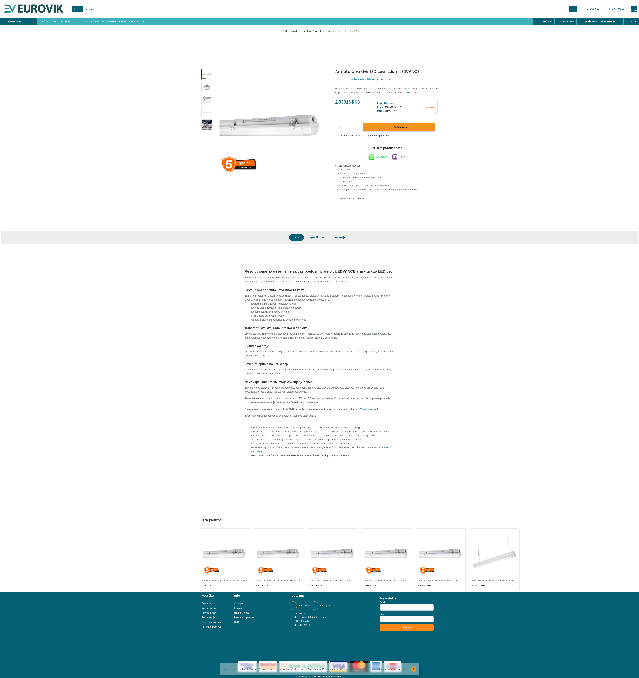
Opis (296, 237)
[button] (399, 127)
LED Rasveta (291, 31)
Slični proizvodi (211, 520)
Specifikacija (317, 237)
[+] (358, 127)
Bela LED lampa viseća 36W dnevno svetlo (493, 580)
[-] (346, 127)
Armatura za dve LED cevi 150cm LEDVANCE (224, 580)
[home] (279, 31)
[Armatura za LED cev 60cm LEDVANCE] (441, 553)
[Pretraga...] (573, 9)
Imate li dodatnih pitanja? (352, 198)
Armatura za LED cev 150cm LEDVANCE (384, 580)
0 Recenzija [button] (357, 79)
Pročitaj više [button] (412, 92)
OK (413, 669)
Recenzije (340, 237)
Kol (339, 127)
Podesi (400, 669)
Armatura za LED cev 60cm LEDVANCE (437, 580)
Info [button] (237, 595)
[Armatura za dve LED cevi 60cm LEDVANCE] (279, 553)
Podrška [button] (207, 595)
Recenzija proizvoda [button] (378, 79)
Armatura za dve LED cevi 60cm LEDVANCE (278, 580)
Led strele (306, 31)
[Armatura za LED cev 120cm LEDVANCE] (333, 553)
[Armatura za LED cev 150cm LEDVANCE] (387, 553)
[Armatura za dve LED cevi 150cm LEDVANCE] (225, 553)
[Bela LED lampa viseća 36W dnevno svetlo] (495, 553)
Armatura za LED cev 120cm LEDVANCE (330, 580)
